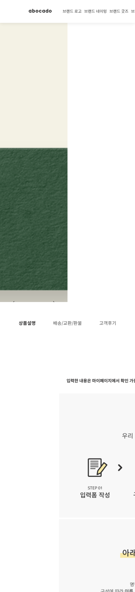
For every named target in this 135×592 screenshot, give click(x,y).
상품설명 (27, 323)
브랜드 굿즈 (118, 11)
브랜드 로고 (72, 11)
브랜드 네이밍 (95, 11)
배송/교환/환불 (67, 323)
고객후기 (107, 323)
